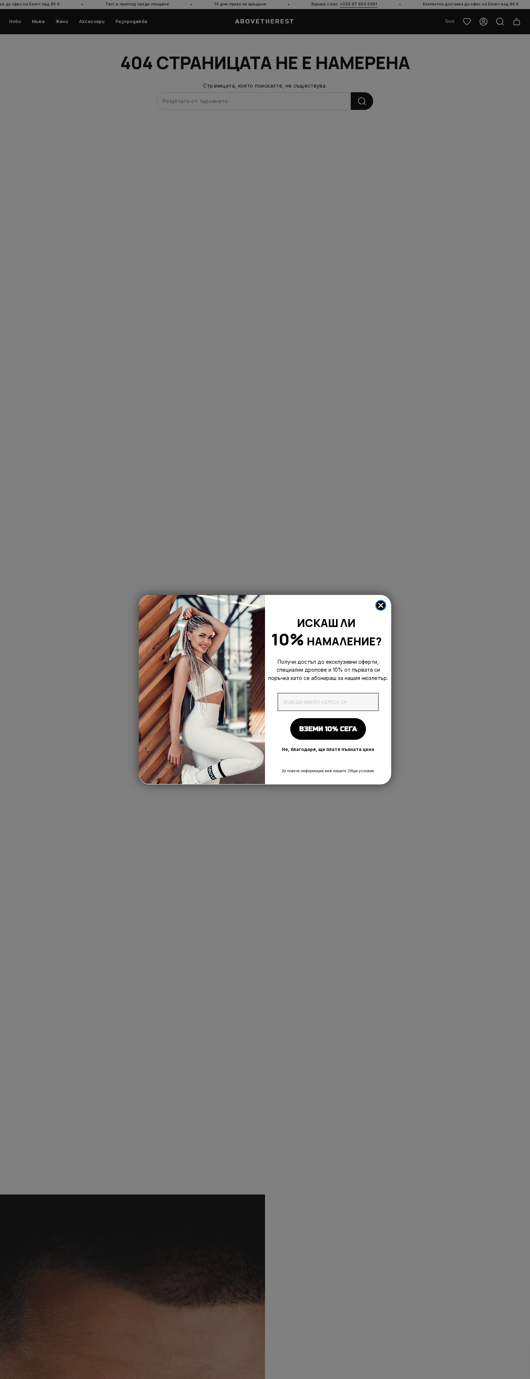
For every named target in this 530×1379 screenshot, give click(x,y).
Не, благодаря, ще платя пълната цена (328, 749)
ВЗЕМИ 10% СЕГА (328, 729)
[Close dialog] (381, 605)
